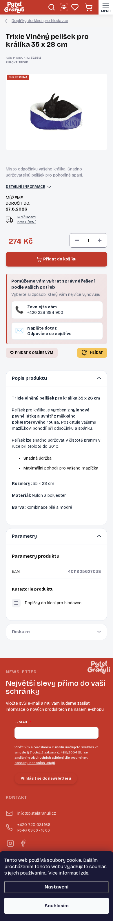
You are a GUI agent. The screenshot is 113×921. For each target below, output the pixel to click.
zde (84, 873)
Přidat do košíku (59, 259)
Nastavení (56, 887)
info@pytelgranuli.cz (36, 813)
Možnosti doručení (26, 219)
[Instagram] (10, 842)
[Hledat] (51, 7)
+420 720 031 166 (33, 827)
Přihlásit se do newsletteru (46, 778)
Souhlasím (57, 906)
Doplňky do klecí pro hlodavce (53, 602)
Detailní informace (25, 187)
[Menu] (106, 7)
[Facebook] (23, 842)
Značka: (17, 62)
